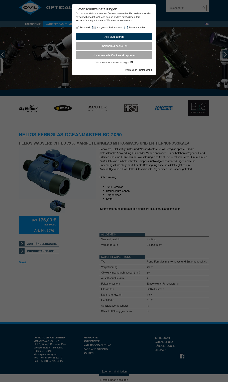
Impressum (131, 69)
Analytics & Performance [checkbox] (109, 27)
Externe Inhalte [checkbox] (137, 27)
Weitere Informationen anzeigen (112, 62)
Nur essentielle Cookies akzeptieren (114, 55)
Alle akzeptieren (114, 37)
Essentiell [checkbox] (85, 27)
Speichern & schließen (114, 46)
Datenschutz (145, 69)
